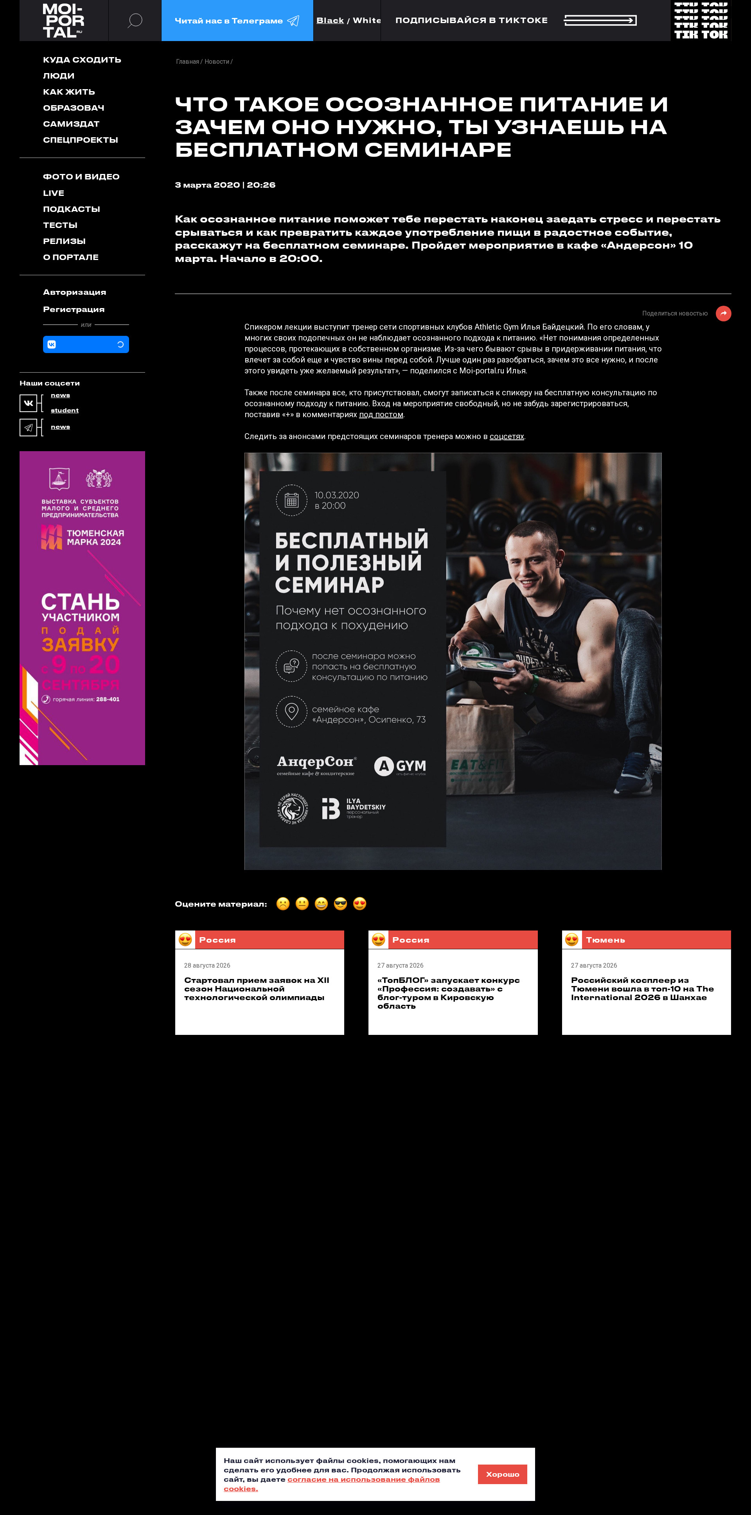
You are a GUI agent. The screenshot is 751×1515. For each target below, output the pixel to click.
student (65, 410)
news (60, 395)
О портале (71, 257)
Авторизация (74, 291)
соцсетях (507, 436)
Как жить (69, 91)
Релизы (64, 241)
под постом (381, 414)
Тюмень (605, 939)
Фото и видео (81, 176)
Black (330, 20)
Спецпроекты (80, 139)
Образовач (73, 107)
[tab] (86, 292)
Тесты (60, 225)
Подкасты (71, 208)
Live (53, 192)
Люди (59, 75)
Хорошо (502, 1474)
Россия (217, 939)
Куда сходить (82, 59)
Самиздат (71, 123)
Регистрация (74, 309)
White (368, 20)
